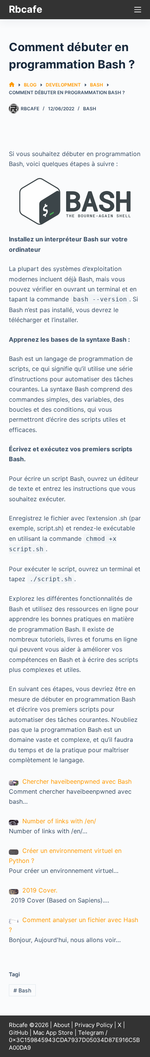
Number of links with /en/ (59, 821)
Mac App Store (53, 1032)
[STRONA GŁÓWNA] (12, 85)
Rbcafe (25, 9)
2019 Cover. (39, 890)
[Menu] (137, 9)
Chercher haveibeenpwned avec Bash (77, 781)
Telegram (91, 1032)
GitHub (18, 1032)
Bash (89, 108)
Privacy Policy (94, 1025)
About (61, 1025)
